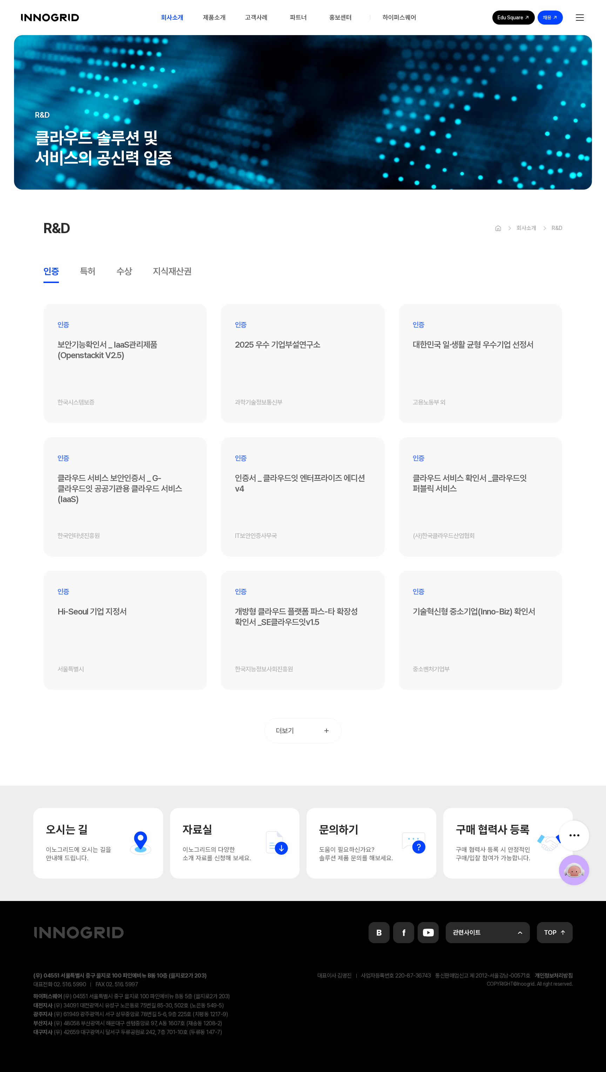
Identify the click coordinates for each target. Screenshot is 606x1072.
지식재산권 (172, 272)
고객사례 (256, 17)
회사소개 (172, 17)
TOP (550, 932)
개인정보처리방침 (554, 975)
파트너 (298, 17)
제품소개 (214, 17)
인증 (51, 272)
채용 (547, 17)
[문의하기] (574, 870)
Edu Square (510, 17)
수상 (124, 272)
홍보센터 (340, 17)
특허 (87, 272)
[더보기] (574, 836)
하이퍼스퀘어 (399, 17)
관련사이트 (467, 932)
